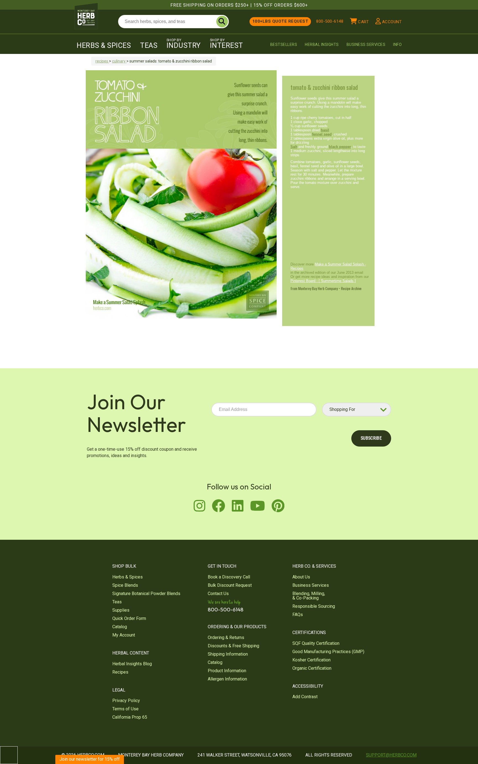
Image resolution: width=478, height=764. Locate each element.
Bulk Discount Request (230, 585)
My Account (123, 635)
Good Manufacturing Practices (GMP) (328, 651)
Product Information (227, 670)
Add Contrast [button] (305, 696)
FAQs (297, 614)
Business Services (366, 44)
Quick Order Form (129, 618)
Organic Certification (311, 668)
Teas (148, 45)
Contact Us (218, 593)
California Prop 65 (129, 717)
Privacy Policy (126, 700)
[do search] (222, 21)
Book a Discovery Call (229, 577)
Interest (226, 43)
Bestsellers (283, 44)
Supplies (120, 610)
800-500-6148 (329, 21)
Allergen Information (227, 679)
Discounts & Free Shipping (233, 645)
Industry (184, 43)
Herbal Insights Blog (132, 663)
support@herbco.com (391, 755)
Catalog (119, 626)
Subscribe (371, 438)
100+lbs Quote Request (280, 21)
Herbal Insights (322, 44)
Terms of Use (125, 708)
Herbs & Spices (104, 45)
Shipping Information (228, 654)
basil (325, 130)
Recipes (120, 672)
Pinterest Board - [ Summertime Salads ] (323, 281)
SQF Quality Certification (315, 643)
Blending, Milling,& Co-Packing (308, 596)
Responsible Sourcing (313, 606)
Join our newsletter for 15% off (89, 759)
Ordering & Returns (226, 637)
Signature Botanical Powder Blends (146, 593)
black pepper (340, 147)
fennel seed (322, 134)
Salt (293, 147)
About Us (301, 577)
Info (397, 44)
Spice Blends (125, 585)
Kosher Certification (311, 660)
